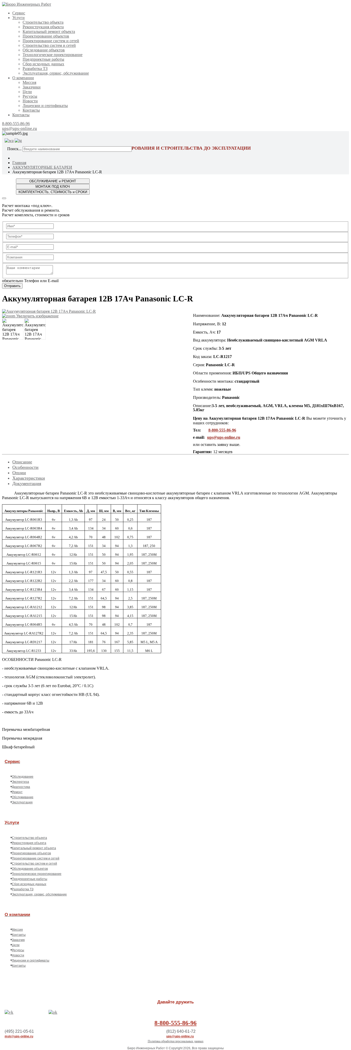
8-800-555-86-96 (16, 123)
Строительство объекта (43, 22)
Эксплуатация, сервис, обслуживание (56, 73)
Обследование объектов (44, 50)
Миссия (29, 82)
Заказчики (32, 87)
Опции (19, 472)
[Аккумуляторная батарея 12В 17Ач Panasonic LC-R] (12, 329)
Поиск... (14, 149)
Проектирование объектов (46, 36)
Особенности (25, 467)
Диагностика (21, 787)
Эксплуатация (22, 802)
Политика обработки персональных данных (176, 1041)
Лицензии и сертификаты (45, 105)
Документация (26, 483)
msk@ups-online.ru (19, 1036)
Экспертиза (20, 782)
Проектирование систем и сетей (51, 41)
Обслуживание (22, 797)
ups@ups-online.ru (19, 128)
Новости (30, 101)
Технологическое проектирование (52, 54)
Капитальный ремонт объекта (49, 31)
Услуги (18, 17)
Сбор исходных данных (43, 64)
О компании (23, 78)
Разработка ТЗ (35, 68)
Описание (22, 461)
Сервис (18, 13)
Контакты (31, 110)
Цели (27, 91)
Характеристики (28, 478)
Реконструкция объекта (43, 27)
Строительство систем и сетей (49, 45)
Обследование (22, 776)
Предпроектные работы (43, 59)
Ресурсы (30, 96)
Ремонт (17, 792)
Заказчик (18, 940)
